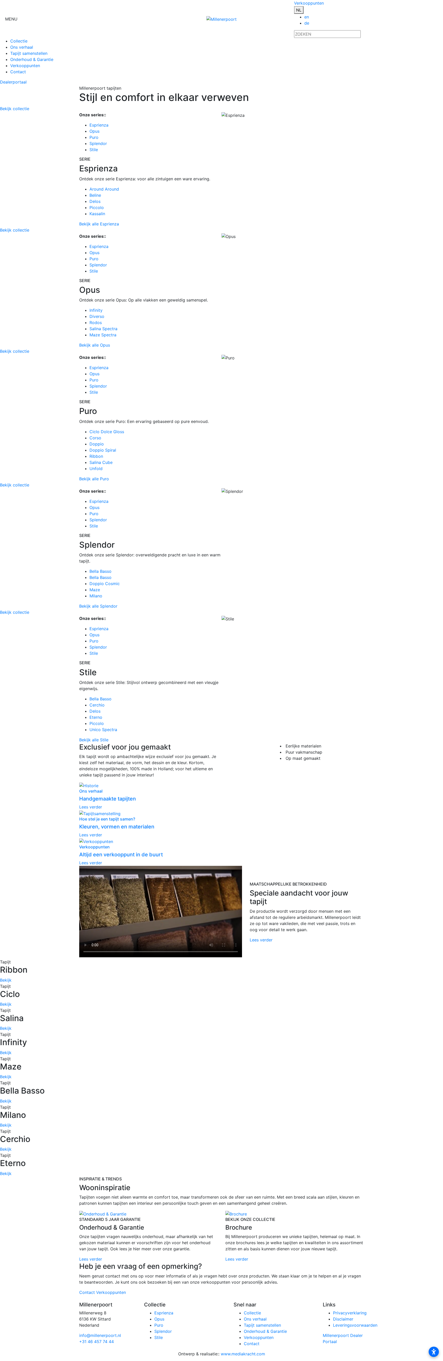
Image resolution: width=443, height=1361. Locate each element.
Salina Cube (101, 462)
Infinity (96, 310)
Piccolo (96, 207)
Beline (95, 195)
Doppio (96, 443)
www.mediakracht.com (243, 1353)
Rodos (95, 322)
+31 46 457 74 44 (96, 1341)
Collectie (18, 41)
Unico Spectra (103, 729)
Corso (95, 437)
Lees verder (261, 939)
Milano (95, 595)
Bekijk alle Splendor (98, 606)
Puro (93, 137)
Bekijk (6, 980)
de (306, 23)
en (306, 16)
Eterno (95, 717)
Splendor (98, 143)
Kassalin (97, 213)
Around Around (104, 189)
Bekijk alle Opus (94, 345)
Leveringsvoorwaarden (355, 1325)
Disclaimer (343, 1319)
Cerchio (97, 705)
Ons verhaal (21, 47)
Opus (94, 131)
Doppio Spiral (102, 450)
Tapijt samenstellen (28, 53)
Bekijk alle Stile (93, 739)
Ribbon (96, 456)
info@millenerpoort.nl (100, 1335)
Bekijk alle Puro (94, 478)
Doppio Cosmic (104, 583)
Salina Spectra (103, 328)
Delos (94, 201)
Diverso (96, 316)
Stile (93, 149)
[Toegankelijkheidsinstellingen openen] (434, 1352)
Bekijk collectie (14, 108)
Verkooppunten (309, 3)
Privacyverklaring (350, 1312)
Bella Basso (100, 571)
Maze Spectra (102, 334)
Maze (94, 589)
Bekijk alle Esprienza (99, 223)
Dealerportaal (13, 82)
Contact (18, 71)
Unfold (96, 468)
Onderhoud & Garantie (31, 59)
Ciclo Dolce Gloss (106, 431)
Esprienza (98, 125)
